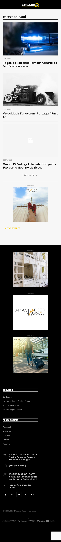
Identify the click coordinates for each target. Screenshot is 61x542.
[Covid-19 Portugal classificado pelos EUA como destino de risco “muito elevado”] (30, 140)
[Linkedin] (19, 494)
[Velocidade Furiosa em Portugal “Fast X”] (30, 89)
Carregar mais (29, 175)
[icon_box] (20, 456)
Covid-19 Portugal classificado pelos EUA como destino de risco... (29, 166)
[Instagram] (12, 494)
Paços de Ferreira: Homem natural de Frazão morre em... (30, 64)
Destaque (7, 58)
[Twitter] (26, 494)
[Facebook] (5, 494)
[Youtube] (32, 494)
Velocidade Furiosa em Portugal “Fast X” (30, 115)
